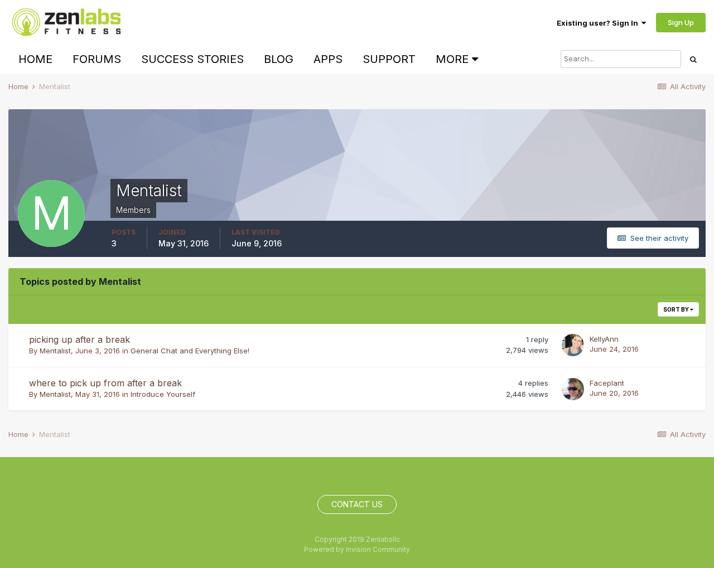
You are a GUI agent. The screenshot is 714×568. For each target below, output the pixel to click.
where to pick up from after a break (105, 383)
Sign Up (681, 22)
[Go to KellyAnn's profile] (573, 345)
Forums (97, 59)
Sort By (676, 309)
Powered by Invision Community (357, 549)
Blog (278, 59)
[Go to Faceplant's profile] (573, 389)
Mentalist (55, 350)
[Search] (693, 59)
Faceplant (607, 382)
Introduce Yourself (163, 394)
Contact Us (357, 504)
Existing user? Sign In (599, 22)
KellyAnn (604, 338)
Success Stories (192, 59)
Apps (327, 59)
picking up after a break (79, 339)
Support (389, 59)
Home (35, 59)
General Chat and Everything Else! (190, 350)
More (452, 59)
